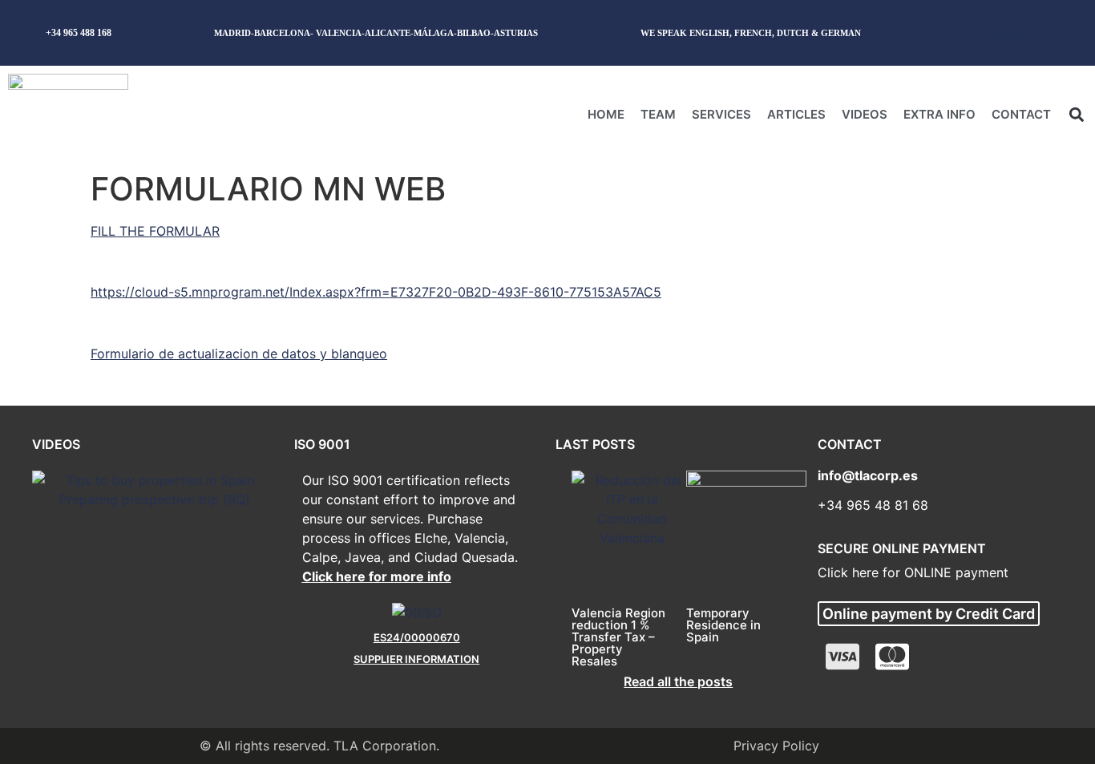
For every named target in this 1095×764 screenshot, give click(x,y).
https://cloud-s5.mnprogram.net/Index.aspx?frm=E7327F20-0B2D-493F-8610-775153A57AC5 (376, 292)
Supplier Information (416, 659)
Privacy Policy (776, 746)
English (1007, 32)
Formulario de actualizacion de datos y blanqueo (239, 354)
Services (721, 114)
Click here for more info (376, 576)
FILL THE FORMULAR (155, 231)
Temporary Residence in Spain (723, 625)
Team (658, 114)
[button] (1076, 114)
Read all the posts (678, 681)
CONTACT (1021, 114)
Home (606, 114)
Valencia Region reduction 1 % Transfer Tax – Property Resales (618, 637)
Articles (796, 114)
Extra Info (939, 114)
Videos (864, 114)
